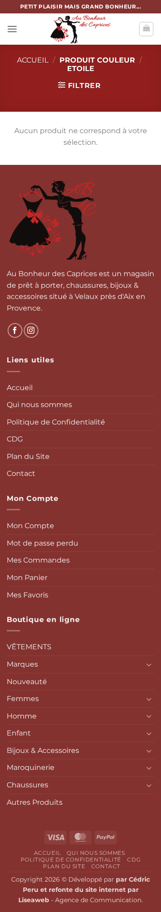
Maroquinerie (31, 767)
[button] (12, 29)
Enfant (19, 733)
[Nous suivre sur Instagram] (31, 330)
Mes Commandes (38, 560)
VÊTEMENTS (29, 647)
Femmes (23, 698)
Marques (22, 664)
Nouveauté (27, 681)
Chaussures (27, 785)
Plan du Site (28, 456)
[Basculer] (149, 664)
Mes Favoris (27, 595)
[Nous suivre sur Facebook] (15, 330)
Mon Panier (27, 577)
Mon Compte (30, 525)
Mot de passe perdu (42, 543)
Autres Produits (35, 802)
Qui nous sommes (39, 404)
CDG (15, 439)
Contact (21, 473)
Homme (22, 716)
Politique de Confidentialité (56, 422)
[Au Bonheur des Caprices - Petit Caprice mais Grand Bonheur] (80, 29)
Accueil (32, 60)
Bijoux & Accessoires (43, 750)
